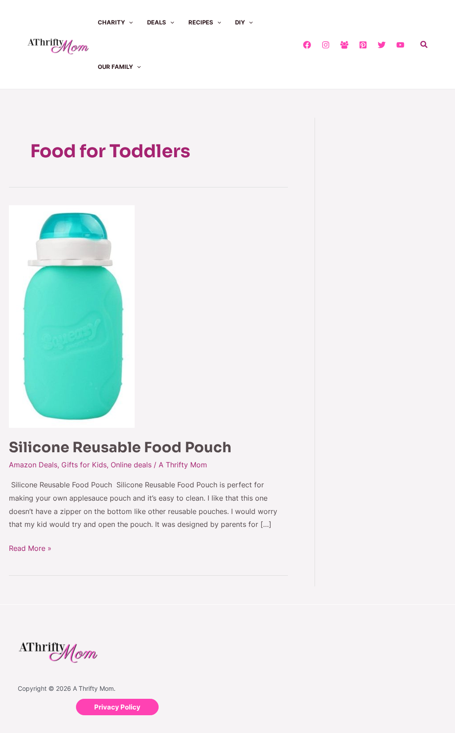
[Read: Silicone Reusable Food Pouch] (72, 315)
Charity (111, 22)
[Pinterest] (363, 45)
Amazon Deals (33, 464)
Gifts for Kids (84, 464)
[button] (129, 22)
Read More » (30, 547)
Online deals (131, 464)
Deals (156, 22)
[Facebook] (307, 45)
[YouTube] (400, 45)
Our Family (115, 66)
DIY (240, 22)
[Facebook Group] (344, 45)
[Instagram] (326, 45)
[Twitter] (382, 45)
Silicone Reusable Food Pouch (120, 447)
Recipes (200, 22)
